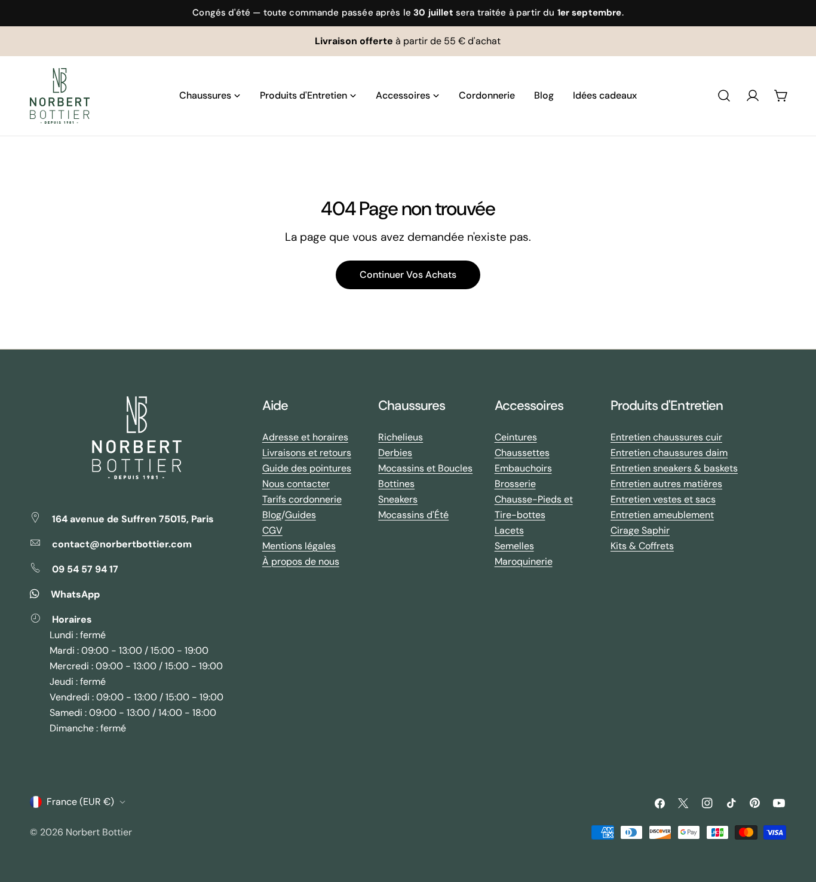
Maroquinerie (524, 561)
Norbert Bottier (99, 832)
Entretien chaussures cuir (666, 437)
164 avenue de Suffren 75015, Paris (133, 519)
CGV (272, 530)
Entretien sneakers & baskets (674, 468)
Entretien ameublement (662, 515)
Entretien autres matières (666, 483)
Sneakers (398, 499)
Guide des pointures (306, 468)
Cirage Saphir (640, 530)
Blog (271, 515)
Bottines (396, 483)
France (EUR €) (80, 801)
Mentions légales (299, 546)
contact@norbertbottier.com (122, 544)
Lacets (509, 530)
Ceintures (516, 437)
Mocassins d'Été (413, 515)
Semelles (514, 546)
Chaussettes (522, 452)
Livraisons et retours (306, 452)
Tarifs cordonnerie (302, 499)
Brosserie (515, 483)
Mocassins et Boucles (425, 468)
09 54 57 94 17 (85, 569)
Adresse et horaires (305, 437)
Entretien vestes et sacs (663, 499)
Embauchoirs (523, 468)
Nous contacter (296, 483)
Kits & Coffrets (642, 546)
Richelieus (400, 437)
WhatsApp (75, 594)
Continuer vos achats (408, 274)
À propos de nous (300, 561)
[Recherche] (724, 96)
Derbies (395, 452)
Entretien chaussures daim (669, 452)
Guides (300, 515)
